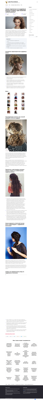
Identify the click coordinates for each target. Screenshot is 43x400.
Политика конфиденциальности (29, 384)
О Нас (6, 384)
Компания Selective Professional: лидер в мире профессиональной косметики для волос (26, 378)
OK (35, 399)
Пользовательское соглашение (19, 384)
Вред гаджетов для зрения (8, 394)
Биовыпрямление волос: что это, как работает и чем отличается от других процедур (34, 378)
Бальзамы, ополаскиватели (33, 9)
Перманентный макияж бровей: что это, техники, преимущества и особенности (9, 345)
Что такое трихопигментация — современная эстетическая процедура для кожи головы (26, 345)
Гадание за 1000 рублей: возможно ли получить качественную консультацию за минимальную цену (17, 378)
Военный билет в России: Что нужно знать (9, 378)
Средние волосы (31, 26)
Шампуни (30, 32)
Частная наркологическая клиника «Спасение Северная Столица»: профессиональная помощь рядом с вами (26, 353)
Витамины (30, 10)
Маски (30, 16)
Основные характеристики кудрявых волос (13, 40)
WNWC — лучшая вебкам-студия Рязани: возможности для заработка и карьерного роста (9, 362)
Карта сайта (13, 384)
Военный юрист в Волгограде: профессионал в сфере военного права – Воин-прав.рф (9, 370)
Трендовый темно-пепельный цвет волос (32, 391)
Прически (30, 23)
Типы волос (31, 29)
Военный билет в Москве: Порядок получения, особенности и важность (34, 370)
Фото (8, 41)
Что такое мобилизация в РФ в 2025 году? (25, 362)
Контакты (9, 384)
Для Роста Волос (13, 1)
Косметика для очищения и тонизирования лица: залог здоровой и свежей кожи (25, 370)
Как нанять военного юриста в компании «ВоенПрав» (17, 369)
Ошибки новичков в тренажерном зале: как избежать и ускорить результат (9, 353)
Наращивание (31, 19)
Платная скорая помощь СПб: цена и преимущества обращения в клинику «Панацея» (17, 362)
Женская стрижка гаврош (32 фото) (31, 389)
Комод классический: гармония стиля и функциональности (34, 345)
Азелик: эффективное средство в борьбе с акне (34, 362)
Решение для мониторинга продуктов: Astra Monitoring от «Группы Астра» (34, 354)
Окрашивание (31, 22)
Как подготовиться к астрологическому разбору (17, 353)
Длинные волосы (31, 13)
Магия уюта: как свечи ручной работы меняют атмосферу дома (17, 345)
